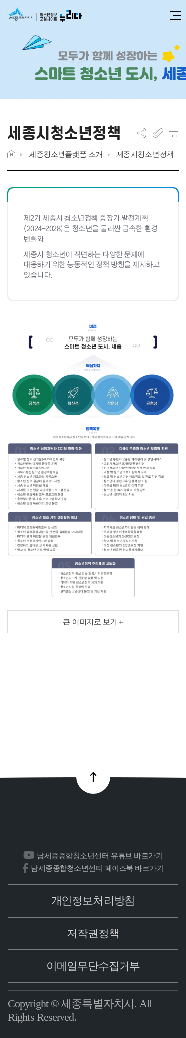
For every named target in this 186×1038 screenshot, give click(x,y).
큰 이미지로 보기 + (93, 621)
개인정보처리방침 (93, 900)
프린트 (173, 133)
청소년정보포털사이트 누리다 (44, 15)
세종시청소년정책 (145, 154)
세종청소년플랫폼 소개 (66, 154)
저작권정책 (93, 933)
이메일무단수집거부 (93, 966)
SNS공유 (141, 133)
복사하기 (158, 133)
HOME (11, 154)
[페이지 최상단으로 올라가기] (93, 777)
